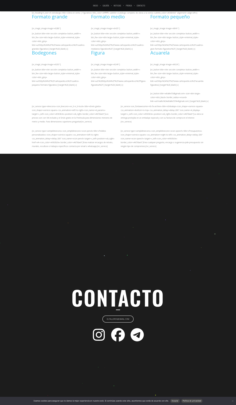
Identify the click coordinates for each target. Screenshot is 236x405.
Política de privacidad (192, 401)
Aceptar (175, 401)
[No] (232, 401)
